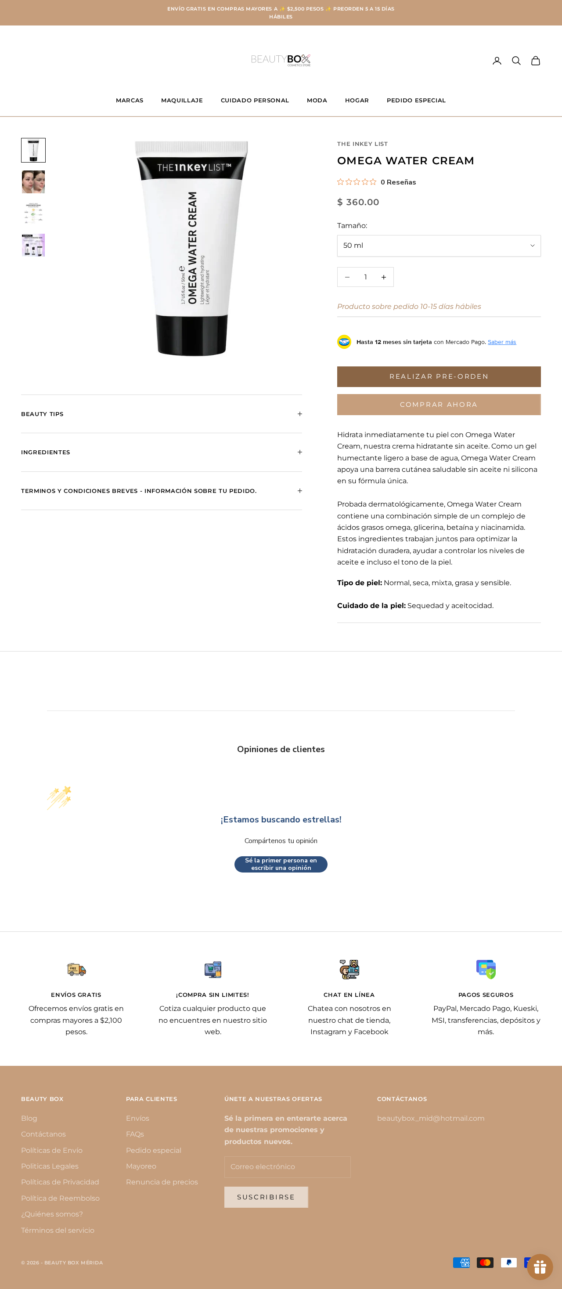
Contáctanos (43, 1134)
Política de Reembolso (60, 1198)
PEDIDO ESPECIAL (416, 100)
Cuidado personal (255, 100)
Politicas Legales (50, 1166)
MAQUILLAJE (182, 100)
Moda (317, 100)
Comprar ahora (439, 404)
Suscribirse (266, 1197)
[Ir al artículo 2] (33, 182)
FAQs (135, 1134)
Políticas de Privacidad (60, 1182)
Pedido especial (153, 1150)
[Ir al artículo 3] (33, 213)
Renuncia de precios (162, 1182)
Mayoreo (141, 1166)
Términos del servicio (57, 1230)
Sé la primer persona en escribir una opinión (281, 864)
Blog (29, 1118)
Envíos (137, 1118)
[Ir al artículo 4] (33, 245)
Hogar (357, 100)
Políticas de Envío (52, 1150)
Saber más (502, 341)
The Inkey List (362, 143)
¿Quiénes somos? (52, 1214)
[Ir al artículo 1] (33, 150)
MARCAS (130, 100)
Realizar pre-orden (439, 376)
